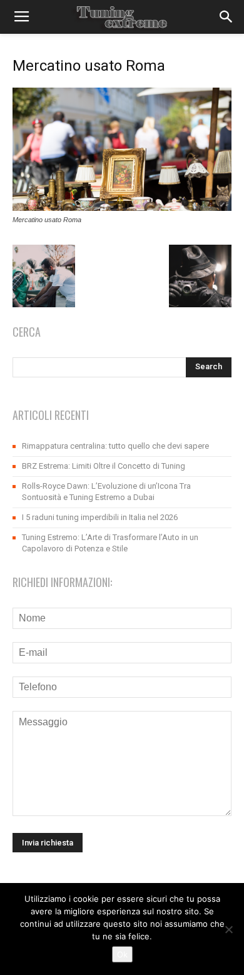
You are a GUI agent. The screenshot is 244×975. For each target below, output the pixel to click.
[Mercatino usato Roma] (122, 208)
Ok (122, 954)
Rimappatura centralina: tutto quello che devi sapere (115, 446)
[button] (226, 17)
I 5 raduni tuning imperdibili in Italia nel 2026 (100, 517)
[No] (228, 929)
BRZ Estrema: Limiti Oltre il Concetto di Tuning (103, 466)
